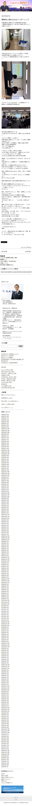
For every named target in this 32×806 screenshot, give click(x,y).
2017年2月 (3, 618)
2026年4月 (3, 421)
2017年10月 (4, 604)
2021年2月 (3, 532)
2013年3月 (3, 702)
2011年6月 (3, 739)
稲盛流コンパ (3, 259)
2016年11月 (4, 623)
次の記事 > (28, 251)
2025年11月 (4, 430)
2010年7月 (3, 759)
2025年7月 (3, 437)
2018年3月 (3, 595)
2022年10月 (4, 496)
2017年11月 (4, 602)
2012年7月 (3, 716)
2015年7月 (3, 652)
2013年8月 (3, 693)
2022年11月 (4, 494)
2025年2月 (3, 446)
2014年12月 (4, 664)
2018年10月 (4, 582)
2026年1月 (3, 427)
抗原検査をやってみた (6, 398)
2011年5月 (3, 741)
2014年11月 (4, 666)
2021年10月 (4, 518)
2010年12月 (4, 750)
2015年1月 (3, 663)
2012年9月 (3, 713)
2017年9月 (3, 605)
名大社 (3, 773)
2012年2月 (3, 725)
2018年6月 (3, 589)
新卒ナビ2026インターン (7, 777)
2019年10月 (4, 561)
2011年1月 (3, 748)
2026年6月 (3, 418)
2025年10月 (4, 432)
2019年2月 (3, 575)
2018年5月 (3, 591)
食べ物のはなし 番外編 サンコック (10, 354)
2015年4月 (3, 657)
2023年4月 (3, 486)
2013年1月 (3, 705)
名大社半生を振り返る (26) (8, 387)
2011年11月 (4, 730)
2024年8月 (3, 457)
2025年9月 (3, 434)
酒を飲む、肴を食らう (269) (8, 380)
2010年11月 (4, 752)
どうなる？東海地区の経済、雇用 (8, 257)
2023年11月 (4, 473)
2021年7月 (3, 523)
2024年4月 (3, 464)
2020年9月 (3, 541)
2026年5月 (3, 419)
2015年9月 (3, 648)
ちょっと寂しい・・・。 (7, 407)
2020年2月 (3, 554)
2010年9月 (3, 755)
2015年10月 (4, 646)
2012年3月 (3, 723)
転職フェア (4, 780)
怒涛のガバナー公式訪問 (7, 355)
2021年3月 (3, 530)
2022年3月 (3, 509)
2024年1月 (3, 469)
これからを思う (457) (6, 382)
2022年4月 (3, 507)
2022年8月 (3, 500)
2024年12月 (4, 450)
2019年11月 (4, 559)
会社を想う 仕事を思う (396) (8, 373)
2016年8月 (3, 629)
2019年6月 (3, 568)
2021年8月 (3, 521)
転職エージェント (5, 779)
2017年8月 (3, 607)
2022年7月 (3, 502)
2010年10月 (4, 754)
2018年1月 (3, 598)
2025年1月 (3, 448)
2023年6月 (3, 482)
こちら (10, 178)
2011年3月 (3, 745)
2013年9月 (3, 691)
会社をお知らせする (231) (7, 371)
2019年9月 (3, 562)
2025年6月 (3, 439)
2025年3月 (3, 444)
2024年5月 (3, 462)
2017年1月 (3, 620)
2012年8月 (3, 714)
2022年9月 (3, 498)
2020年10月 (4, 539)
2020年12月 (4, 536)
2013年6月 (3, 697)
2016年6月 (3, 632)
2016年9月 (3, 627)
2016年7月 (3, 630)
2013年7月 (3, 695)
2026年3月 (3, 423)
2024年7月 (3, 459)
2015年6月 (3, 654)
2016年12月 (4, 621)
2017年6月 (3, 611)
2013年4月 (3, 700)
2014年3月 (3, 680)
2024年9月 (3, 455)
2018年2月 (3, 596)
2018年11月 (4, 580)
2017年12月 (4, 600)
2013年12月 (4, 686)
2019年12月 (4, 557)
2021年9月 (3, 520)
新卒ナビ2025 (4, 775)
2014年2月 (3, 682)
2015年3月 (3, 659)
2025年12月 (4, 428)
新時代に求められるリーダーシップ (15, 20)
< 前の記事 (4, 251)
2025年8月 (3, 435)
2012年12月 (4, 707)
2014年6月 (3, 675)
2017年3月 (3, 616)
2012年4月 (3, 721)
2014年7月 (3, 673)
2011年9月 (3, 734)
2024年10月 (4, 453)
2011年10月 (4, 732)
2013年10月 (4, 689)
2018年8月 (3, 586)
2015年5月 (3, 655)
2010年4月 (3, 764)
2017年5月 (3, 612)
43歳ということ (4, 263)
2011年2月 (3, 747)
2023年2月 (3, 489)
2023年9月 (3, 477)
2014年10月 (4, 668)
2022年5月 (3, 505)
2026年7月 (3, 416)
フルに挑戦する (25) (6, 385)
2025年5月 (3, 441)
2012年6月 (3, 718)
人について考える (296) (7, 369)
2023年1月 (3, 491)
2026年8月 (3, 414)
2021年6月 (3, 525)
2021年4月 (3, 528)
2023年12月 (4, 471)
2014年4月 (3, 679)
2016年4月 (3, 636)
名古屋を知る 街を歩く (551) (8, 377)
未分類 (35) (4, 384)
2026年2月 (3, 425)
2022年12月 (4, 493)
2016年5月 (3, 634)
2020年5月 (3, 548)
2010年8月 (3, 757)
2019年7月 (3, 566)
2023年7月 (3, 480)
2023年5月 (3, 484)
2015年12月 (4, 643)
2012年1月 (3, 727)
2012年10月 (4, 711)
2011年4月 (3, 743)
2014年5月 (3, 677)
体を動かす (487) (5, 375)
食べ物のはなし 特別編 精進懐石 (9, 362)
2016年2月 (3, 639)
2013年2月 (3, 704)
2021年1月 (3, 534)
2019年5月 (3, 570)
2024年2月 (3, 468)
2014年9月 (3, 670)
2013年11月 (4, 688)
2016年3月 (3, 637)
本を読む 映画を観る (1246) (8, 378)
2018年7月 (3, 587)
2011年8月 (3, 736)
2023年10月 (4, 475)
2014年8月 (3, 671)
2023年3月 (3, 487)
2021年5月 (3, 527)
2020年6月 (3, 546)
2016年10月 (4, 625)
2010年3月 (3, 766)
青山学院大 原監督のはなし (7, 264)
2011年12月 (4, 729)
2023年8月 (3, 478)
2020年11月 (4, 537)
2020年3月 (3, 552)
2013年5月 (3, 698)
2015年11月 (4, 645)
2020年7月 (3, 545)
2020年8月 (3, 543)
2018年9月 (3, 584)
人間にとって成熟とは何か (8, 404)
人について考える (26, 247)
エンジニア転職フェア (6, 782)
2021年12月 (4, 514)
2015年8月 (3, 650)
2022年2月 (3, 511)
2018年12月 (4, 578)
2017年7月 (3, 609)
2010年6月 (3, 761)
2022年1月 (3, 512)
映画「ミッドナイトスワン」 (8, 394)
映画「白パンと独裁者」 (7, 357)
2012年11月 (4, 709)
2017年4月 (3, 614)
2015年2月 (3, 661)
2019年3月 (3, 573)
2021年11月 (4, 516)
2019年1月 (3, 577)
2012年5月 (3, 720)
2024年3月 (3, 466)
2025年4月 (3, 443)
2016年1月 (3, 641)
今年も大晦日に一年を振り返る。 (8, 261)
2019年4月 (3, 571)
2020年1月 (3, 555)
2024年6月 (3, 461)
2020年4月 (3, 550)
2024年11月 (4, 452)
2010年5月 (3, 763)
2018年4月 (3, 593)
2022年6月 (3, 503)
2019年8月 (3, 564)
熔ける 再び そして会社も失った (9, 401)
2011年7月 (3, 738)
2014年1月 (3, 684)
